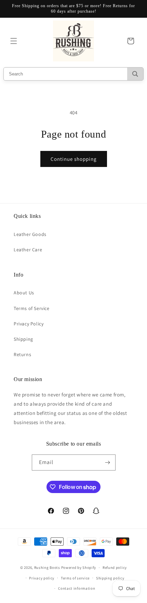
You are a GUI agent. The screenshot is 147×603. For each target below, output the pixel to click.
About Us (24, 293)
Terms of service (75, 578)
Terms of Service (32, 308)
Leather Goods (30, 234)
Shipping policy (110, 578)
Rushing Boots (47, 567)
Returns (22, 354)
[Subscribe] (107, 462)
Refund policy (115, 567)
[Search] (135, 74)
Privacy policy (41, 578)
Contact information (76, 588)
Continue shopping (74, 159)
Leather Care (28, 250)
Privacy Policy (28, 324)
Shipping (23, 339)
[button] (13, 40)
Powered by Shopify (78, 567)
